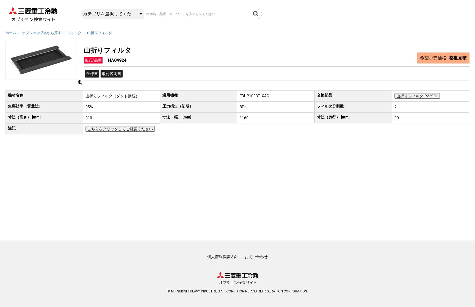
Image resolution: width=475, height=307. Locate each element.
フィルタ (74, 33)
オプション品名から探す (41, 33)
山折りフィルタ (99, 33)
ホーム (10, 33)
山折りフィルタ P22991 (417, 96)
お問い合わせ (256, 257)
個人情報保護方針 (222, 257)
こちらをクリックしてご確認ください (120, 129)
